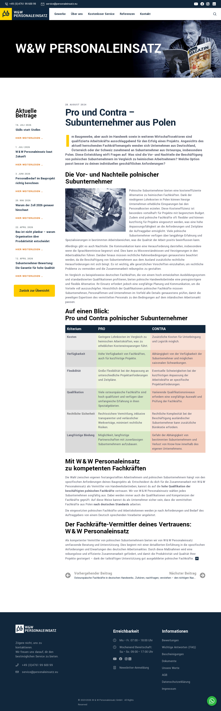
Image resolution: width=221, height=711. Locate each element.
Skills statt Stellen (28, 130)
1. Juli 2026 (23, 147)
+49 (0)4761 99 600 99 (22, 4)
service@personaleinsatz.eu (61, 4)
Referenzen (127, 14)
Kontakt (145, 14)
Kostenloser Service (101, 14)
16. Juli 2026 (23, 125)
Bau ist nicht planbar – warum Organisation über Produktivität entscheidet (35, 236)
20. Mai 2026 (23, 200)
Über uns (77, 14)
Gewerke (60, 14)
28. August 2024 (76, 104)
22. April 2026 (24, 227)
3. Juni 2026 (23, 174)
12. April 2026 (24, 258)
